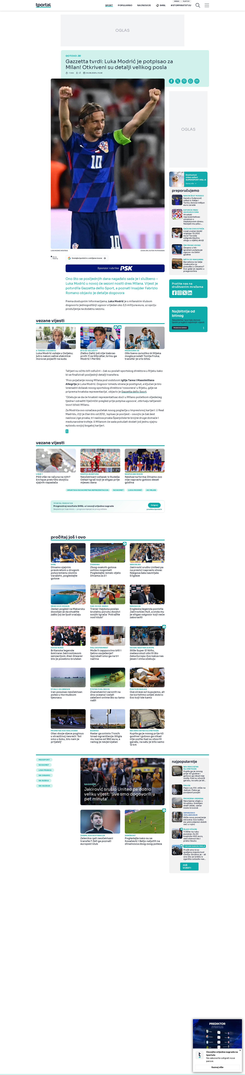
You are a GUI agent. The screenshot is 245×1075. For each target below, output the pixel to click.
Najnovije (144, 5)
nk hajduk (44, 786)
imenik (176, 1)
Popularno (125, 5)
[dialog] (217, 1045)
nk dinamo (44, 775)
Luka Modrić (135, 490)
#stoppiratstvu (181, 5)
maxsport (44, 760)
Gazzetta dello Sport (133, 391)
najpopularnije (184, 762)
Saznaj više (217, 1067)
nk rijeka (44, 780)
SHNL (163, 5)
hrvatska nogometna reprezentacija (87, 490)
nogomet (118, 490)
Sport (109, 5)
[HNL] (188, 179)
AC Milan (151, 490)
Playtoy (186, 1)
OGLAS (122, 30)
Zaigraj (154, 505)
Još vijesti (187, 866)
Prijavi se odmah (180, 328)
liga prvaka (45, 770)
